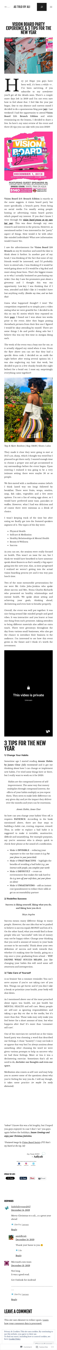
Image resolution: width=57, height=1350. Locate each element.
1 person (25, 1225)
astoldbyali (21, 1236)
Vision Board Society (31, 1142)
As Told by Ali (22, 7)
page (12, 317)
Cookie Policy (15, 1339)
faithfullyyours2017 (21, 1206)
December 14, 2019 (20, 1210)
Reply (14, 1229)
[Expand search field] (41, 7)
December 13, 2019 (20, 1265)
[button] (16, 1103)
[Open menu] (51, 7)
